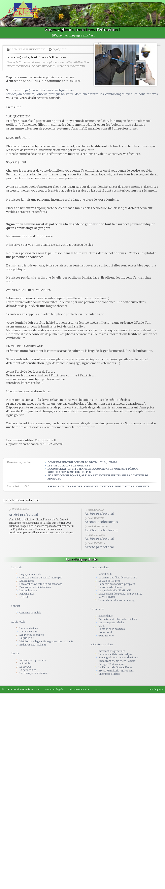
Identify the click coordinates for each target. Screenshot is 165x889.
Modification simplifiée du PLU (69, 472)
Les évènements (28, 631)
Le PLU (23, 597)
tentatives (74, 486)
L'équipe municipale (30, 574)
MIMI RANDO (106, 597)
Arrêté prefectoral (23, 514)
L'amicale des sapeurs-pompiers (116, 583)
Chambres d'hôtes (109, 673)
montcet (106, 486)
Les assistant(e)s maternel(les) (115, 654)
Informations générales (32, 660)
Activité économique (101, 644)
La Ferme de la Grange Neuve (115, 667)
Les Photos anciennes (31, 634)
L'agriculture (26, 637)
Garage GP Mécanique (111, 664)
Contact (15, 605)
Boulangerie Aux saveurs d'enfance (118, 657)
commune (91, 486)
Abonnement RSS (79, 689)
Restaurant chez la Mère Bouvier (116, 660)
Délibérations (26, 580)
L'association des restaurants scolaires (120, 593)
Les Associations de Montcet (68, 465)
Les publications (34, 49)
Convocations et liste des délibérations (40, 583)
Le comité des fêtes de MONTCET (117, 577)
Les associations (28, 628)
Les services (97, 609)
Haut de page (155, 689)
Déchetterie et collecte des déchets (117, 619)
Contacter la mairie (30, 612)
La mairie (16, 49)
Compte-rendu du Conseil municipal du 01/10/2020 (82, 462)
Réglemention (26, 593)
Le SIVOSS (25, 666)
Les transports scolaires (33, 673)
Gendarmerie (105, 635)
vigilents (143, 486)
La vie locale (18, 621)
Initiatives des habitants (32, 644)
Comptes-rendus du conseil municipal (40, 577)
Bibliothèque (105, 615)
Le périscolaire (27, 669)
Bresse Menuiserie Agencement (115, 670)
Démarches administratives (35, 587)
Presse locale (105, 632)
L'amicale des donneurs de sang (116, 600)
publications (124, 486)
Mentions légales (55, 689)
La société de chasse (110, 587)
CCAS (101, 625)
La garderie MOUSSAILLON (114, 590)
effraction (56, 486)
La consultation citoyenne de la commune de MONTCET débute (92, 468)
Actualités (24, 663)
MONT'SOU (105, 574)
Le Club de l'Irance (109, 580)
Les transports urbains (111, 622)
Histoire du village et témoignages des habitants (46, 641)
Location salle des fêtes (111, 628)
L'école (15, 653)
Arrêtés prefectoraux (101, 522)
